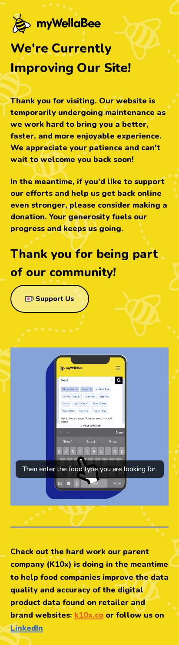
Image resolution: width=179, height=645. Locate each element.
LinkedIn (26, 628)
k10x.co (88, 615)
